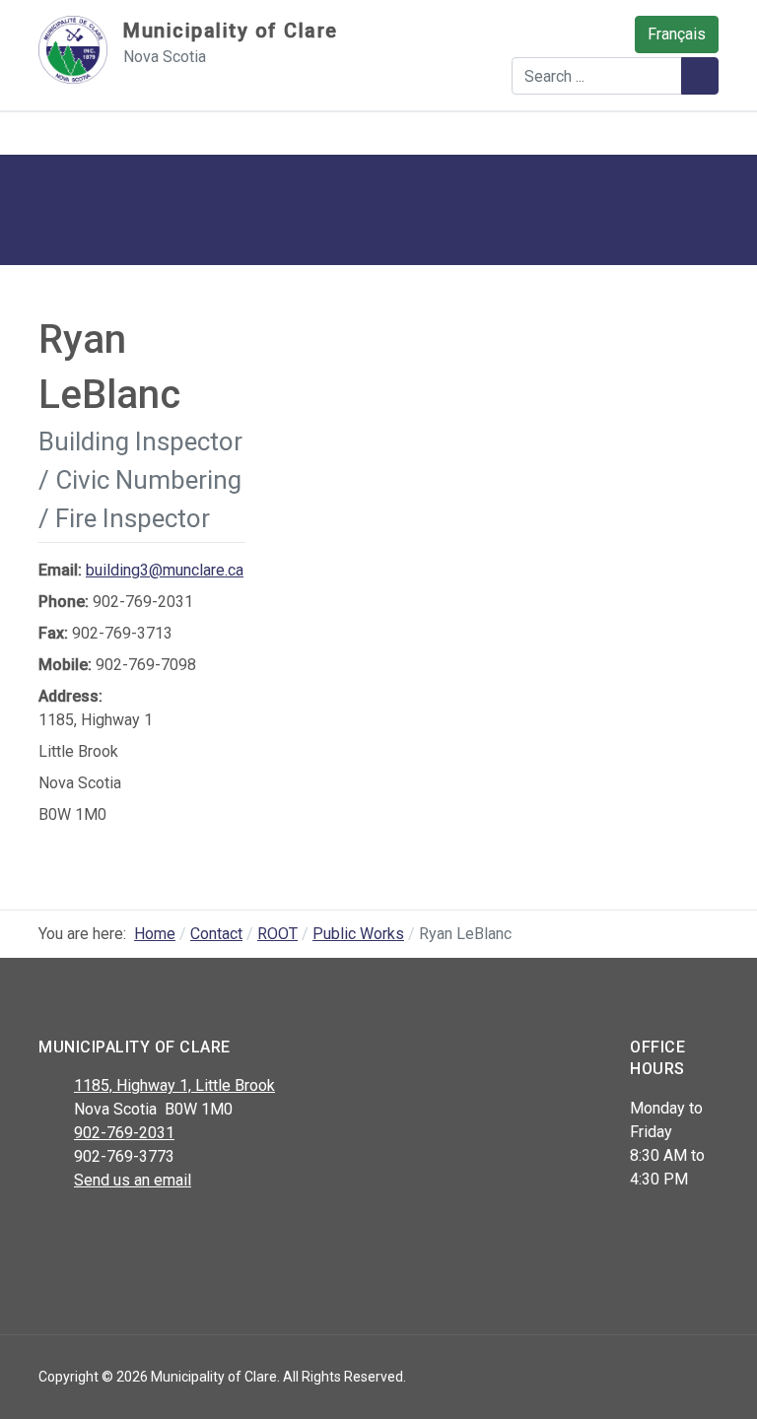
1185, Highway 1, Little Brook (174, 1085)
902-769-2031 (124, 1132)
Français (677, 34)
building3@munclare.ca (164, 570)
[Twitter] (95, 1231)
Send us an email (132, 1180)
